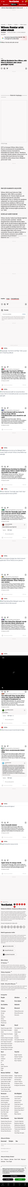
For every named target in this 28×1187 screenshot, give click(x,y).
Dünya (3, 1008)
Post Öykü (9, 1161)
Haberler (17, 1004)
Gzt (2, 1159)
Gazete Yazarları (18, 1056)
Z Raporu (6, 1159)
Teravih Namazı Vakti (6, 1091)
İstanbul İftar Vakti (5, 1104)
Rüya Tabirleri (17, 1114)
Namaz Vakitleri (5, 1072)
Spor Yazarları (17, 1058)
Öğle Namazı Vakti (5, 1083)
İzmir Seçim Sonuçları (6, 1041)
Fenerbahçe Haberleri (19, 1127)
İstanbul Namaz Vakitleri (7, 1075)
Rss (17, 1141)
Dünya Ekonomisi (18, 1013)
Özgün (16, 1072)
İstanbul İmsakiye (5, 1098)
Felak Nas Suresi (18, 1104)
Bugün (3, 997)
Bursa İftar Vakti (5, 1110)
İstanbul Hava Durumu (6, 1121)
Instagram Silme (18, 1083)
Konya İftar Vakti (5, 1108)
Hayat (16, 1025)
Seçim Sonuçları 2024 (6, 1028)
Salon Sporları (4, 1066)
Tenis (2, 1060)
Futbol (2, 1056)
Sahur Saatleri (4, 1116)
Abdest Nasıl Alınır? (19, 1110)
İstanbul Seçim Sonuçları (7, 1038)
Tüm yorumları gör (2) (9, 781)
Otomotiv (16, 1015)
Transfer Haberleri (19, 1121)
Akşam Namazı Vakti (6, 1087)
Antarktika (3, 1021)
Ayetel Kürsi (17, 1102)
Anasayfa (3, 24)
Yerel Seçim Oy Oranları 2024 (7, 1035)
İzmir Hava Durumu (5, 1125)
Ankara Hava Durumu (6, 1123)
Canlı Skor (17, 1131)
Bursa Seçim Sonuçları (6, 1045)
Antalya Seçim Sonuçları (7, 1047)
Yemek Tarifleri (18, 1077)
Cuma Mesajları (18, 1096)
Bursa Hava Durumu (6, 1127)
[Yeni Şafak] (14, 1)
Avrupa (2, 1013)
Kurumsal (3, 1141)
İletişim (11, 1141)
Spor (2, 1051)
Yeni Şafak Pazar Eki (19, 1041)
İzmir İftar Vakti (4, 1112)
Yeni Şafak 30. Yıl (18, 1028)
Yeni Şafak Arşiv (15, 298)
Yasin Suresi (17, 1098)
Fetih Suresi (17, 1106)
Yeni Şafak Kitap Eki (19, 1039)
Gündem (10, 24)
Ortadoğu (3, 1011)
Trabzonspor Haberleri (20, 1129)
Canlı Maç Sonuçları (19, 1133)
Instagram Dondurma (19, 1085)
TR (14, 904)
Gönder (24, 314)
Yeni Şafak (3, 32)
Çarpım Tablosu (18, 1081)
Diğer (2, 1068)
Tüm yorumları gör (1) (9, 534)
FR (22, 904)
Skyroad (23, 1159)
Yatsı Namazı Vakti (5, 1089)
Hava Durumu (5, 1118)
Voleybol (3, 1058)
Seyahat (16, 1038)
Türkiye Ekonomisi (18, 1011)
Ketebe (11, 1159)
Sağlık (16, 1034)
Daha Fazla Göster (6, 774)
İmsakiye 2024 (4, 1096)
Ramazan (3, 1093)
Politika (16, 24)
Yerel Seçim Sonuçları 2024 (6, 1031)
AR (19, 904)
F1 (1, 1062)
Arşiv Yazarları (17, 1060)
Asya (2, 1015)
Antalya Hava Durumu (6, 1129)
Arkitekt (3, 1161)
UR (14, 906)
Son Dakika (4, 1004)
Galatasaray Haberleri (19, 1125)
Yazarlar (16, 1051)
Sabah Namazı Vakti (6, 1081)
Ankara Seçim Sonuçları (7, 1039)
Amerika (3, 1017)
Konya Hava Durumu (6, 1131)
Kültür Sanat (17, 1032)
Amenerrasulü (17, 1100)
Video (3, 1001)
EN (17, 904)
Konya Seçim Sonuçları (6, 1049)
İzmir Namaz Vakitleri (6, 1079)
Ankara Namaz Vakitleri (6, 1077)
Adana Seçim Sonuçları (6, 1043)
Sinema (16, 1036)
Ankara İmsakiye (5, 1100)
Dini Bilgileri (18, 1093)
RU (24, 904)
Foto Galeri (17, 1001)
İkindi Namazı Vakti (5, 1085)
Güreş (2, 1064)
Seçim (3, 1025)
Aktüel (16, 1030)
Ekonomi (17, 1008)
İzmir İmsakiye (4, 1102)
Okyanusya (3, 1022)
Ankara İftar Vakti (5, 1106)
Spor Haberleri (18, 1118)
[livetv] (23, 1)
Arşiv (8, 298)
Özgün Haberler (18, 1075)
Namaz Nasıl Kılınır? (19, 1108)
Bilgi (2, 1070)
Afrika (2, 1019)
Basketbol (3, 1055)
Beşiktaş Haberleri (19, 1123)
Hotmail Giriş (17, 1079)
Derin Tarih (17, 1159)
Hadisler (16, 1112)
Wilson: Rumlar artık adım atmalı (23, 24)
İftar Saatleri (4, 1114)
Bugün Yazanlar (18, 1055)
